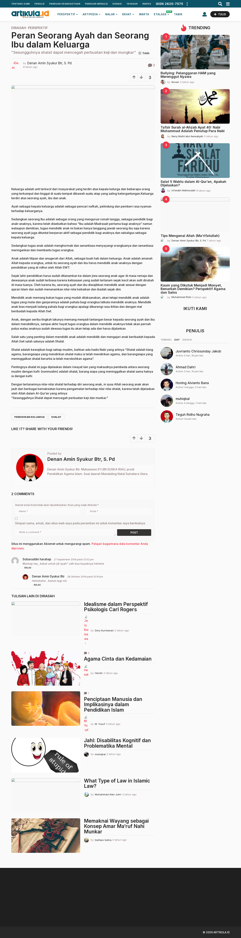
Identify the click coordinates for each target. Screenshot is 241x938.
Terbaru (166, 339)
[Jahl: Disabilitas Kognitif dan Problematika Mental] (45, 755)
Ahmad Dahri (185, 367)
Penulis (40, 3)
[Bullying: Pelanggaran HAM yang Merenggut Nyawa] (195, 52)
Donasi (117, 3)
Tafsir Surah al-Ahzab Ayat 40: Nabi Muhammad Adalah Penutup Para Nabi (193, 129)
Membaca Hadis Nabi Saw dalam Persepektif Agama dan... (180, 911)
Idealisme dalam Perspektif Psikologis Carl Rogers (116, 607)
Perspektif (66, 14)
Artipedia (90, 14)
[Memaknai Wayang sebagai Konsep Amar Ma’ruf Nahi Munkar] (45, 835)
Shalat (56, 416)
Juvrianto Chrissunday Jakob (198, 351)
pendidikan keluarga (29, 416)
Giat (177, 339)
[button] (187, 4)
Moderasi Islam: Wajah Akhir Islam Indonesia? (30, 910)
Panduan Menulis (96, 3)
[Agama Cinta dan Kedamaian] (45, 668)
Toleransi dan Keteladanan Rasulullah (105, 910)
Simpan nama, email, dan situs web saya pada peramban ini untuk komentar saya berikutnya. (80, 523)
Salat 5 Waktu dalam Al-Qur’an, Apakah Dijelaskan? (193, 183)
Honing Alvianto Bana (192, 383)
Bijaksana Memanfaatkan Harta (143, 910)
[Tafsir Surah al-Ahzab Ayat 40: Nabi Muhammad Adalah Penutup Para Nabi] (195, 106)
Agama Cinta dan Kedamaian (118, 659)
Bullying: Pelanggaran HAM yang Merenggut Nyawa (188, 75)
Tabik (178, 14)
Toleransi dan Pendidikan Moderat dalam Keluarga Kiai (218, 911)
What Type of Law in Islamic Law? (117, 783)
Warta (144, 14)
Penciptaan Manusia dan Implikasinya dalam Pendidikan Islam (113, 704)
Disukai (187, 339)
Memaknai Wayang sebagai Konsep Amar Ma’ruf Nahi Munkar (116, 826)
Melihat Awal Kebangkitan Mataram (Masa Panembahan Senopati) (68, 911)
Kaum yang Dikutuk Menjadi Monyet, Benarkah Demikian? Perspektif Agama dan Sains (193, 289)
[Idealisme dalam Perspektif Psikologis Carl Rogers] (45, 619)
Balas (27, 568)
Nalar (110, 14)
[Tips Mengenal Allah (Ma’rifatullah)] (195, 215)
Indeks (146, 3)
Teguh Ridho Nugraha (193, 415)
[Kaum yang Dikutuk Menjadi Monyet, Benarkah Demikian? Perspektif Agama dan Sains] (195, 264)
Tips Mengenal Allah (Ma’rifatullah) (190, 236)
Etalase (161, 13)
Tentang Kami (20, 3)
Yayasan (132, 3)
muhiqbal (183, 399)
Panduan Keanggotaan (64, 3)
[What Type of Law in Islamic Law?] (45, 795)
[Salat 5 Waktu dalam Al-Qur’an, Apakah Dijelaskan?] (195, 160)
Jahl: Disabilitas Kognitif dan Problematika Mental (117, 743)
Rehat (127, 14)
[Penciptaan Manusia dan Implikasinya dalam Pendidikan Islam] (45, 708)
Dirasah (18, 28)
